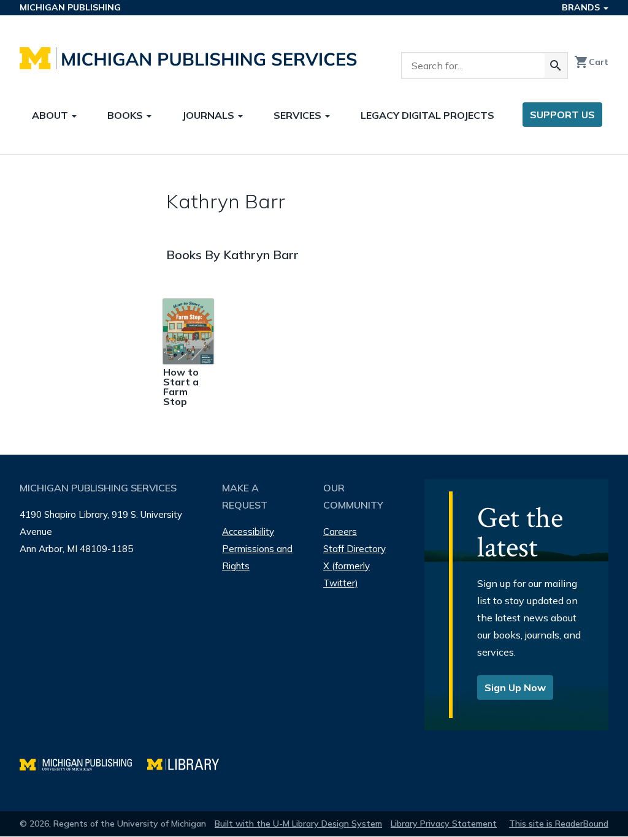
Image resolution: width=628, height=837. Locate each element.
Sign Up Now (515, 687)
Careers (340, 531)
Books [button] (126, 115)
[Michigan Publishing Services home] (188, 58)
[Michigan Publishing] (83, 763)
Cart (591, 62)
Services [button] (299, 115)
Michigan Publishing (70, 7)
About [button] (51, 115)
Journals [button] (209, 115)
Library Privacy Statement (444, 823)
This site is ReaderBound (558, 823)
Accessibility (248, 531)
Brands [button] (582, 7)
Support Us (562, 114)
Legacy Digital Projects (427, 115)
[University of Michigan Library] (189, 763)
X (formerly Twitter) (346, 574)
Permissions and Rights (257, 557)
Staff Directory (354, 549)
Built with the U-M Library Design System (298, 823)
